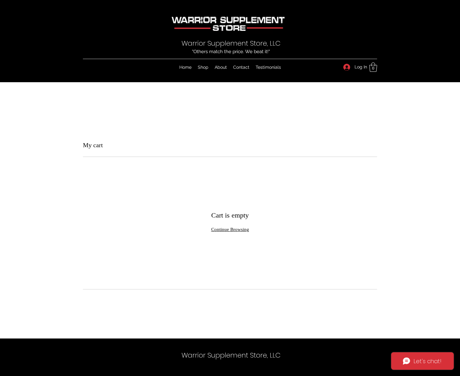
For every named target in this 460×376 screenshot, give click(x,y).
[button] (373, 67)
